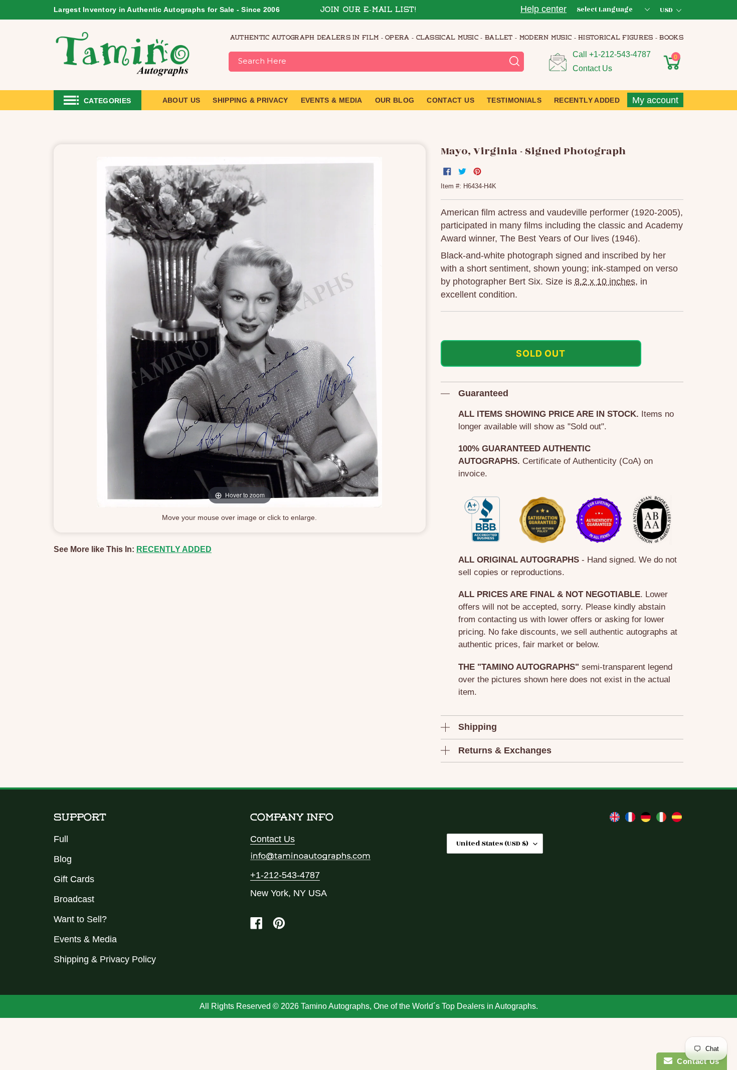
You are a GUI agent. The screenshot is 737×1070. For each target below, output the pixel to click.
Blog (63, 859)
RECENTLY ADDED (174, 549)
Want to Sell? (80, 919)
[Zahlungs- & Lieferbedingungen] (647, 819)
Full (61, 839)
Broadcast (74, 899)
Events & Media (85, 939)
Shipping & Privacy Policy (105, 959)
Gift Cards (74, 879)
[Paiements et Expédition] (631, 819)
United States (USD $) (492, 843)
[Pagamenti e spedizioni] (662, 819)
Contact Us (592, 68)
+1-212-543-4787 (620, 54)
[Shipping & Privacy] (616, 819)
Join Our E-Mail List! (368, 10)
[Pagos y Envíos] (676, 819)
